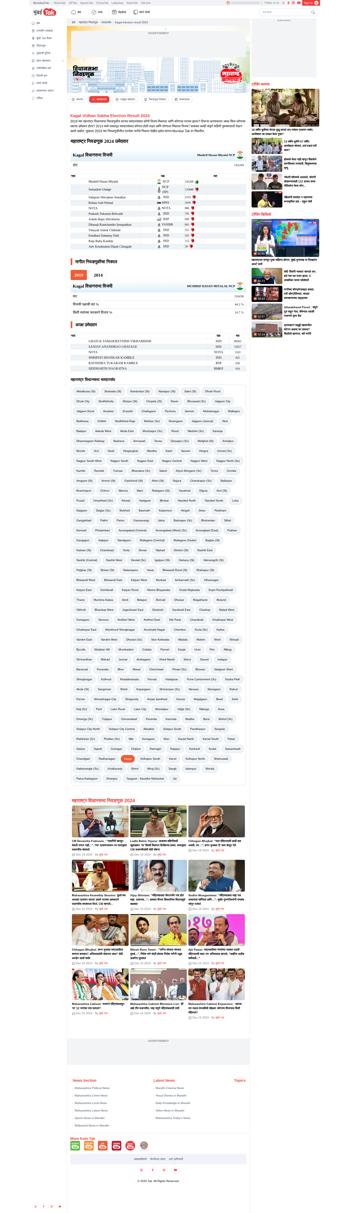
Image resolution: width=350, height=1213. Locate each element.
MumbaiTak (41, 2)
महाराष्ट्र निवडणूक (88, 22)
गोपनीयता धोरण (157, 1159)
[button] (47, 23)
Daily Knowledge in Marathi (173, 1103)
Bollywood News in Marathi (92, 1125)
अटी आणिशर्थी (176, 1159)
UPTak (73, 2)
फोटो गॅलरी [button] (144, 12)
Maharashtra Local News (91, 1103)
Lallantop (117, 2)
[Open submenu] (63, 61)
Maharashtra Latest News (91, 1110)
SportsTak (86, 2)
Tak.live (145, 2)
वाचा (100, 12)
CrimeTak (102, 2)
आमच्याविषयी (140, 1159)
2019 (78, 275)
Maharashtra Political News (92, 1088)
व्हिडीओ (122, 12)
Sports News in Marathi (90, 1118)
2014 (98, 275)
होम (79, 12)
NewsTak (59, 2)
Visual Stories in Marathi (171, 1095)
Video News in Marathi (170, 1110)
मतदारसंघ (106, 22)
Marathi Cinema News (170, 1088)
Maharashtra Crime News (91, 1095)
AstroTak (132, 2)
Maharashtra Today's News (173, 1118)
